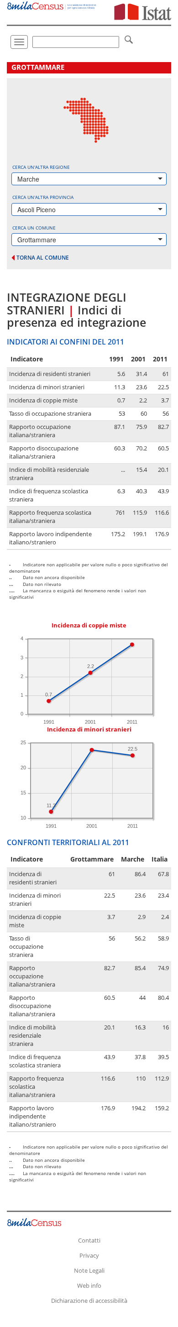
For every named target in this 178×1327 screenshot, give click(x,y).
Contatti (89, 1240)
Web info (89, 1285)
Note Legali (89, 1270)
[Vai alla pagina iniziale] (52, 4)
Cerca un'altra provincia (42, 197)
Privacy (89, 1255)
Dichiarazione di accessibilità (89, 1300)
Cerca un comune (34, 228)
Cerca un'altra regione (41, 167)
